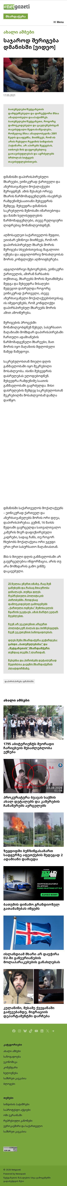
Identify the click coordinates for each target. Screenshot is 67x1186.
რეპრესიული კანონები (17, 1120)
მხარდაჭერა (16, 16)
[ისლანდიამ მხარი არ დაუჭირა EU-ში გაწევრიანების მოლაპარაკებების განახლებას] (33, 933)
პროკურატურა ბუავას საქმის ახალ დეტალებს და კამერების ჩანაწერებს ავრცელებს (31, 801)
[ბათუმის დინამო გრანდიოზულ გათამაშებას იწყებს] (33, 883)
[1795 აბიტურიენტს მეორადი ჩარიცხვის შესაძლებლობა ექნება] (33, 723)
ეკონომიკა (10, 1062)
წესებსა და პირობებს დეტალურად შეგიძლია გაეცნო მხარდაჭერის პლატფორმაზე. (32, 664)
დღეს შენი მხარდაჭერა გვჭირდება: (32, 640)
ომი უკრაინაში (12, 1115)
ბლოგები (9, 1083)
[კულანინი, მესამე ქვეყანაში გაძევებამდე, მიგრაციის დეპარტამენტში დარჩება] (33, 986)
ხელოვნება (10, 1073)
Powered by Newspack (14, 1173)
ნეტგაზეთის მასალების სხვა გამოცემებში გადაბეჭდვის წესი (27, 1179)
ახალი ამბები (18, 32)
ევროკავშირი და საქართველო (23, 1126)
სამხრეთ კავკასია (14, 1078)
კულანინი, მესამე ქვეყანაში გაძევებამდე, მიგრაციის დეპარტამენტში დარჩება (28, 1011)
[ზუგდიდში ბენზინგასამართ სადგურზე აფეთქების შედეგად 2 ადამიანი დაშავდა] (33, 830)
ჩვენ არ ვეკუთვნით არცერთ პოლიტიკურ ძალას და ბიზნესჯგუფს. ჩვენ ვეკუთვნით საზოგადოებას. (33, 628)
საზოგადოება (12, 1056)
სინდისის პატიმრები (16, 1104)
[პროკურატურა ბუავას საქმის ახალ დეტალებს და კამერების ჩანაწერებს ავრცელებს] (33, 776)
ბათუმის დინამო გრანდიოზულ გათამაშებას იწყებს (31, 906)
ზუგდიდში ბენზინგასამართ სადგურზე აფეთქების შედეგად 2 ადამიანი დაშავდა (33, 854)
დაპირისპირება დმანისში (19, 681)
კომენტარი (10, 1067)
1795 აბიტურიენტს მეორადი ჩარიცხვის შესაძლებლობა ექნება (28, 747)
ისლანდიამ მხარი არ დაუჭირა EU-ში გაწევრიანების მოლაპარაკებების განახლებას (31, 958)
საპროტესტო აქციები (17, 1109)
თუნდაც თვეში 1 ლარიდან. (26, 652)
